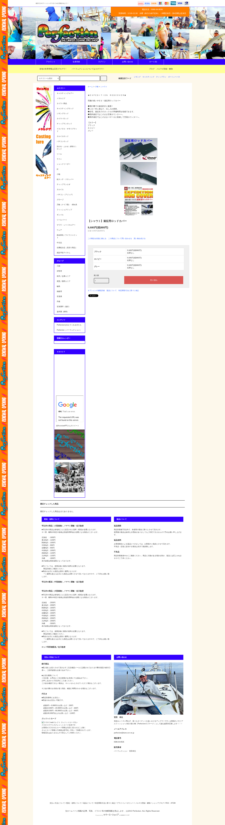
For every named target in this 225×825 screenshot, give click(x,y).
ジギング (137, 77)
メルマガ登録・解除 (164, 69)
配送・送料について (74, 803)
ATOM (173, 803)
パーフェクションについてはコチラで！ (88, 69)
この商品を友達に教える (97, 238)
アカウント (50, 62)
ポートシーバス (174, 77)
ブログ (152, 69)
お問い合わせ (127, 62)
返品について (112, 290)
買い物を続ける (140, 238)
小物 (96, 87)
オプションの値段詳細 (96, 290)
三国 (58, 266)
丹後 (58, 301)
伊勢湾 (59, 271)
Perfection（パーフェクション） (69, 330)
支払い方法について (57, 803)
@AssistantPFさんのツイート (67, 426)
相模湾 (59, 291)
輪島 (58, 286)
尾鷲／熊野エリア (63, 281)
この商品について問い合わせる (120, 238)
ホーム (90, 87)
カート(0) (153, 62)
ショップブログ (158, 803)
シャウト (103, 87)
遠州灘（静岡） (63, 312)
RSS (167, 803)
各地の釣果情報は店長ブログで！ (53, 69)
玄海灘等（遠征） (63, 307)
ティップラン (161, 77)
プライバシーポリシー (125, 803)
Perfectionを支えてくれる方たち (69, 325)
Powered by (99, 815)
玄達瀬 (59, 296)
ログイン (102, 62)
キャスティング (148, 77)
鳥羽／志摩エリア (63, 276)
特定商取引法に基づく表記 (128, 290)
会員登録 (76, 62)
